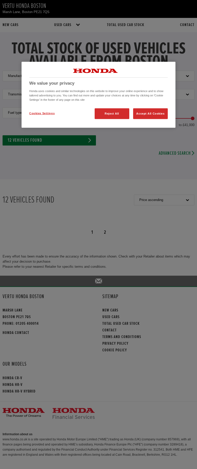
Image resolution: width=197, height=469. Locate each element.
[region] (98, 95)
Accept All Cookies (150, 113)
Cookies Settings (42, 113)
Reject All (112, 113)
